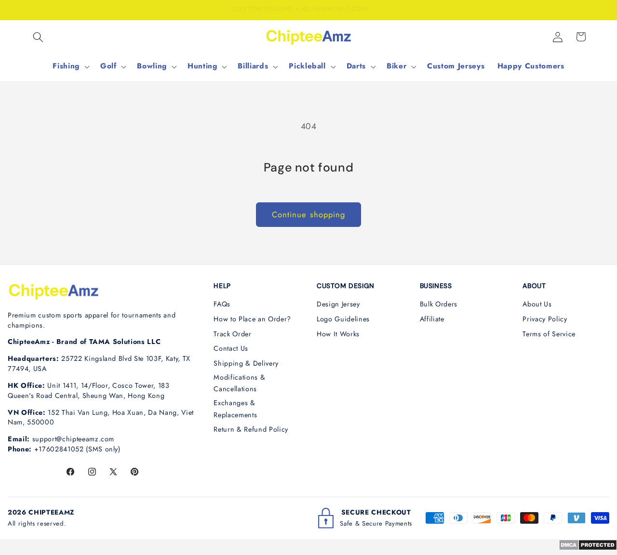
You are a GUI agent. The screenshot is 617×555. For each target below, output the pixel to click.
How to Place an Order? (252, 319)
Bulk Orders (438, 304)
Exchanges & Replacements (235, 409)
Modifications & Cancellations (239, 383)
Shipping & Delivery (246, 363)
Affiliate (432, 319)
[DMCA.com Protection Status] (588, 548)
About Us (537, 304)
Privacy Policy (545, 319)
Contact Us (231, 348)
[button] (38, 36)
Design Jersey (338, 304)
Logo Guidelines (343, 319)
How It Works (338, 334)
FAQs (222, 304)
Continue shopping (309, 214)
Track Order (232, 334)
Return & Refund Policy (251, 429)
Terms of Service (549, 334)
